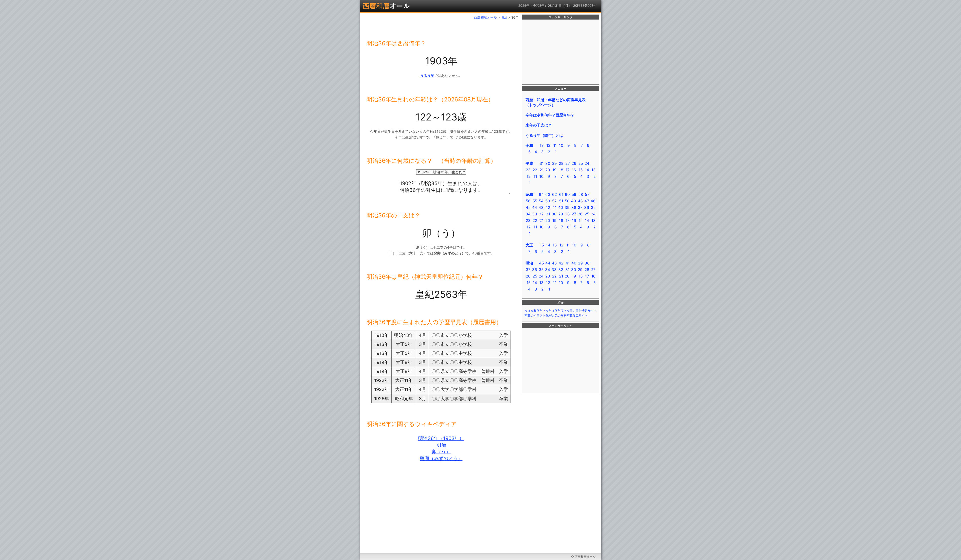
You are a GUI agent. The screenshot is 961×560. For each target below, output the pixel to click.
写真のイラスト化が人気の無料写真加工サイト (556, 315)
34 (528, 214)
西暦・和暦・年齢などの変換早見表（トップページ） (555, 102)
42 (547, 207)
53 (547, 201)
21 (542, 170)
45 (528, 207)
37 (580, 207)
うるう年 (427, 75)
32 (541, 214)
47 (586, 201)
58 (580, 194)
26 (574, 163)
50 (567, 201)
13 (542, 145)
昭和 (529, 194)
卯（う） (441, 452)
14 (587, 170)
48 (580, 201)
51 (561, 201)
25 (580, 163)
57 (587, 194)
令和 (529, 145)
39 (567, 207)
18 (561, 170)
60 (567, 194)
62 (554, 194)
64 (541, 194)
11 (555, 145)
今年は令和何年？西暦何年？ (550, 115)
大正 (529, 245)
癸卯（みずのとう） (441, 458)
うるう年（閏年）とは (544, 135)
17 (568, 170)
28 (561, 163)
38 (573, 207)
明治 (441, 445)
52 (554, 201)
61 (561, 194)
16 (574, 170)
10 (561, 145)
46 (593, 201)
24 (587, 163)
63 (547, 194)
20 (547, 170)
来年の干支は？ (539, 125)
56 (528, 201)
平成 (529, 163)
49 (573, 201)
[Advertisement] (560, 52)
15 (581, 170)
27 (567, 163)
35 (593, 207)
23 (528, 170)
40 (560, 207)
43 (541, 207)
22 (535, 170)
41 (554, 207)
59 (574, 194)
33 (534, 214)
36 (586, 207)
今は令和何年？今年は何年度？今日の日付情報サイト (561, 311)
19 (554, 170)
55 (535, 201)
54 (541, 201)
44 (534, 207)
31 (542, 163)
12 (548, 145)
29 (554, 163)
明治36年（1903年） (441, 438)
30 (547, 163)
